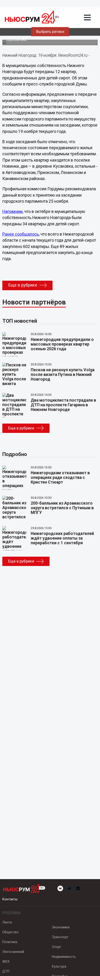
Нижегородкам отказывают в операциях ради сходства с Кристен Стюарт (60, 477)
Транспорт (60, 937)
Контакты (9, 899)
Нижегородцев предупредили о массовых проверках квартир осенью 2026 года (62, 344)
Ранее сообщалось (20, 234)
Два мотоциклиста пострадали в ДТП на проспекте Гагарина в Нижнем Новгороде (63, 405)
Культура (59, 966)
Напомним (12, 211)
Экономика (61, 927)
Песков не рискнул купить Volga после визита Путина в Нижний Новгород (62, 375)
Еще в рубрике (22, 285)
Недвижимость (64, 956)
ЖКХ (6, 961)
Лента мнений (13, 952)
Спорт (56, 947)
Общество (10, 932)
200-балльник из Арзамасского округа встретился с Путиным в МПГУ (62, 508)
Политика (9, 942)
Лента (7, 922)
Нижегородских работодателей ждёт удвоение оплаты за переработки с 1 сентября (62, 538)
